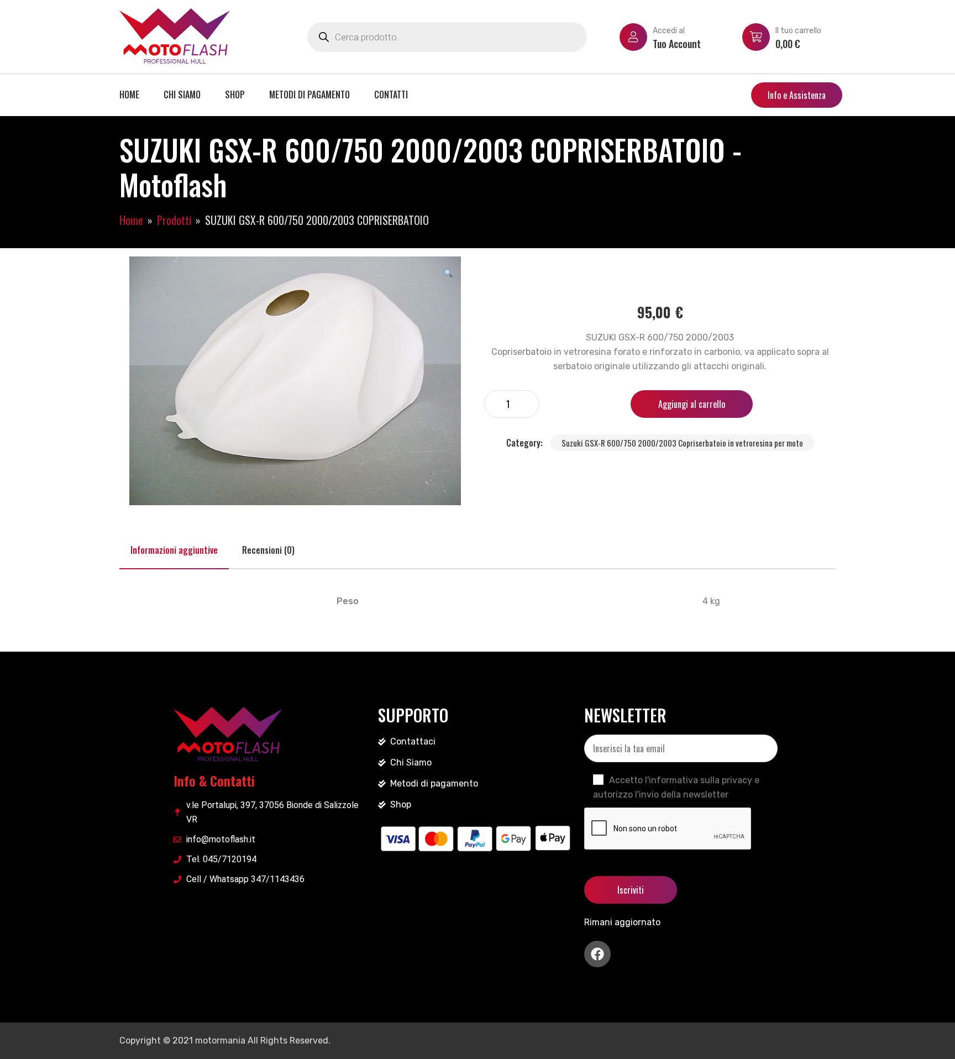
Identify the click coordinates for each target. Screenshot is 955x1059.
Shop (235, 94)
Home (129, 94)
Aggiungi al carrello (691, 404)
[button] (448, 272)
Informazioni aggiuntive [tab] (174, 550)
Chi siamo (182, 94)
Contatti (391, 94)
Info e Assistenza (797, 95)
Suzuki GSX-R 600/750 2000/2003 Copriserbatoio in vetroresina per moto (682, 443)
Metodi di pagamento (309, 94)
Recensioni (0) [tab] (268, 550)
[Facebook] (597, 954)
